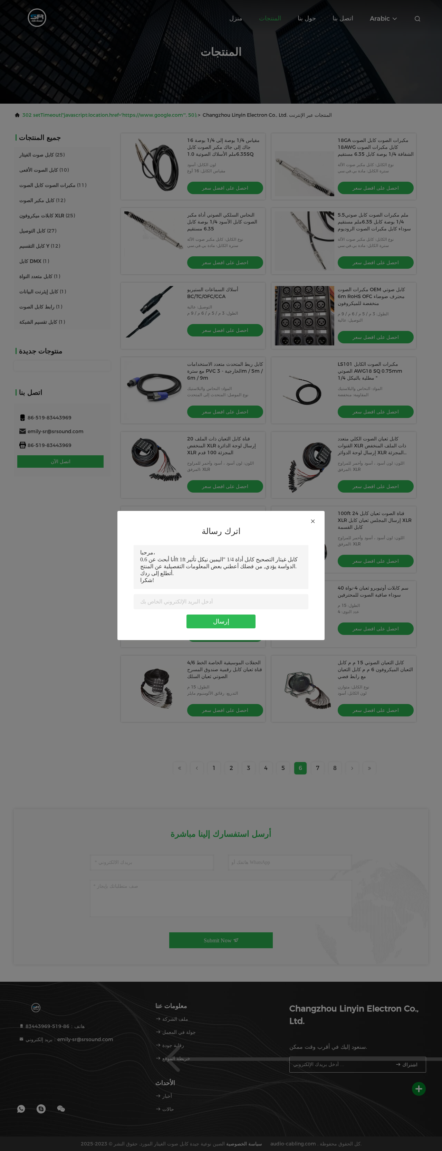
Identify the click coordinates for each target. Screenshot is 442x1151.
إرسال (221, 621)
